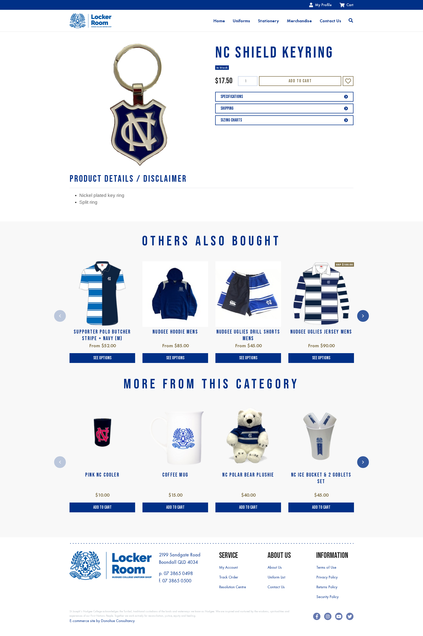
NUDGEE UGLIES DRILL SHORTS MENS (248, 335)
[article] (102, 312)
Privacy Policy (327, 577)
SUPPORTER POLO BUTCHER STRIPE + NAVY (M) (102, 335)
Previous (60, 316)
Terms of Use (326, 567)
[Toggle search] (350, 21)
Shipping (227, 108)
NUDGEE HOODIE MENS (175, 332)
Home (219, 21)
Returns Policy (326, 587)
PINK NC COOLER (102, 475)
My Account (228, 567)
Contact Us (330, 21)
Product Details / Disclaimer (128, 178)
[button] (348, 81)
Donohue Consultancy (118, 620)
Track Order (228, 577)
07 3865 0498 (178, 573)
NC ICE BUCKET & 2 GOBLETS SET (321, 478)
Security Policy (327, 596)
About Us (275, 567)
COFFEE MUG (175, 475)
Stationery (268, 21)
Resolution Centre (232, 587)
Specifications (232, 96)
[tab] (128, 179)
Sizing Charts (231, 120)
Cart (349, 4)
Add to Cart (300, 81)
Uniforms (241, 21)
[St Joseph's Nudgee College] (90, 21)
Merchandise (299, 21)
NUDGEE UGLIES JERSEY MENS (321, 332)
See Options (102, 357)
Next (363, 316)
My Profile (323, 4)
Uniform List (276, 577)
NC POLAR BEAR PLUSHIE (248, 475)
